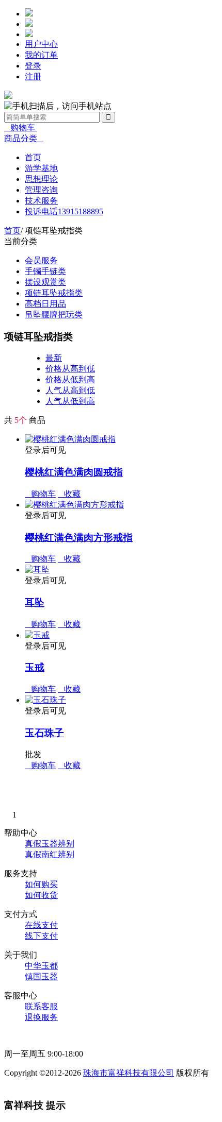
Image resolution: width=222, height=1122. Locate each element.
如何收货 (41, 895)
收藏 (69, 493)
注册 (33, 76)
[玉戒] (37, 635)
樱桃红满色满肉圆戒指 (74, 472)
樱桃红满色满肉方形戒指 (79, 537)
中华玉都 (41, 965)
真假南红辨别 (49, 854)
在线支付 (41, 925)
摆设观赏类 (45, 282)
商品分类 (23, 138)
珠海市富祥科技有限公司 (128, 1072)
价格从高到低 (70, 368)
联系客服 (41, 1006)
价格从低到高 (70, 379)
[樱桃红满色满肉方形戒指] (74, 504)
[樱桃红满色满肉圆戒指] (70, 439)
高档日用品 (45, 303)
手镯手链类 (45, 271)
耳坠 (34, 602)
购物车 (20, 127)
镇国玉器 (41, 976)
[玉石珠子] (45, 699)
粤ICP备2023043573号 (43, 1083)
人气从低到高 (70, 401)
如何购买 (41, 884)
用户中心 (41, 44)
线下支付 (41, 935)
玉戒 (34, 667)
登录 (33, 65)
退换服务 (41, 1017)
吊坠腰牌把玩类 (54, 314)
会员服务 (41, 260)
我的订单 (41, 54)
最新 (53, 357)
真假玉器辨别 (49, 843)
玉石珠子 (44, 732)
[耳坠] (37, 569)
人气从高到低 (70, 390)
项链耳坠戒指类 (54, 292)
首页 (12, 230)
